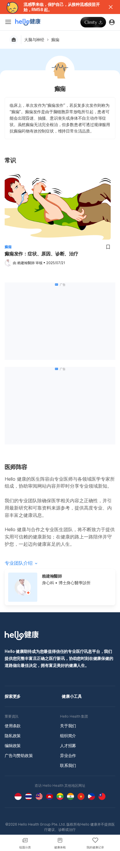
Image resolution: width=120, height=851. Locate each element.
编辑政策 (13, 745)
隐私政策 (13, 735)
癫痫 (55, 39)
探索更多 (13, 696)
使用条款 (13, 725)
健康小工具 (72, 696)
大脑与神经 (34, 39)
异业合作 (68, 755)
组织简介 (68, 735)
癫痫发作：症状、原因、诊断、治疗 (41, 254)
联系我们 (68, 765)
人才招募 (68, 745)
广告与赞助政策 (19, 755)
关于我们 (68, 725)
